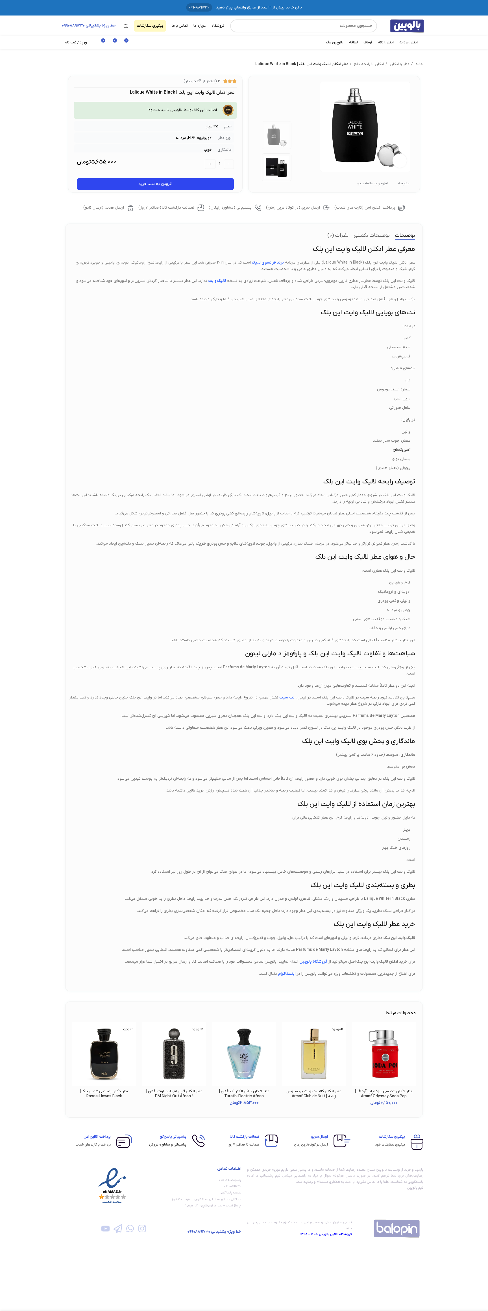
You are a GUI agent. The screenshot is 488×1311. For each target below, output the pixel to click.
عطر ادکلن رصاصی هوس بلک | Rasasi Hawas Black (104, 1094)
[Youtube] (105, 1228)
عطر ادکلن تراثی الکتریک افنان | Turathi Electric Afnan (244, 1094)
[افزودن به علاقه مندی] (356, 1031)
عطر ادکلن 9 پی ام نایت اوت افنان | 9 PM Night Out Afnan (174, 1094)
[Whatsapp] (130, 1228)
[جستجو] (236, 25)
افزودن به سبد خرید (155, 184)
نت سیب (287, 697)
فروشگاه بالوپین (313, 961)
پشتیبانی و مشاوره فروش (167, 1144)
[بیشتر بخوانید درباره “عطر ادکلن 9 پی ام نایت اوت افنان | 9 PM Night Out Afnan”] (146, 1043)
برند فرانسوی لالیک (268, 262)
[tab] (405, 235)
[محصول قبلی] (79, 64)
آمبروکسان (401, 449)
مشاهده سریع (356, 1056)
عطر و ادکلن (399, 64)
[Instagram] (142, 1228)
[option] (277, 135)
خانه (418, 64)
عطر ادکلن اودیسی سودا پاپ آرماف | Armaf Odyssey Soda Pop (384, 1094)
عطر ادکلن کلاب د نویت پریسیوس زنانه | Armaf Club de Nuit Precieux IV (313, 1096)
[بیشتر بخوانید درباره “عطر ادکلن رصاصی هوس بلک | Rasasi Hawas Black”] (76, 1043)
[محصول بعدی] (68, 64)
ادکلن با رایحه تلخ (368, 64)
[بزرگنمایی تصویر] (400, 161)
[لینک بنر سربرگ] (244, 8)
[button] (356, 1043)
